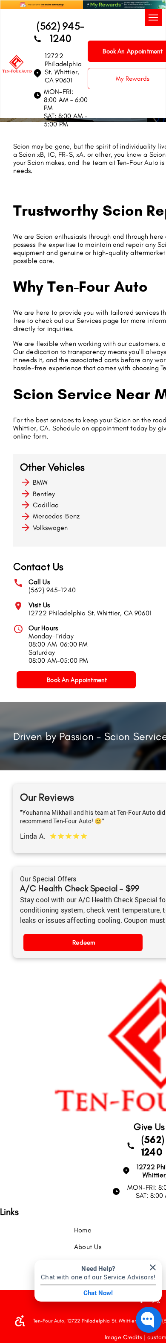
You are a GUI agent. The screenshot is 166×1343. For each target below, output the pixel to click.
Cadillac (45, 505)
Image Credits (123, 1337)
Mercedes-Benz (56, 516)
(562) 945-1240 (52, 590)
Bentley (44, 494)
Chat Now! (98, 1293)
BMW (40, 482)
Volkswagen (50, 528)
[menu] (153, 17)
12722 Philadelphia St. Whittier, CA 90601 (90, 613)
